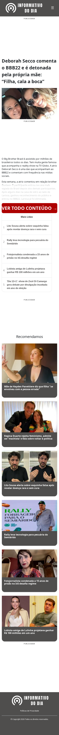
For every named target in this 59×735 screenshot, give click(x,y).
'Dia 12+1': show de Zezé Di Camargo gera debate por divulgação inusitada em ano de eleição (27, 284)
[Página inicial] (29, 700)
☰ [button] (52, 7)
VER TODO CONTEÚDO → (29, 208)
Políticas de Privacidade (29, 711)
